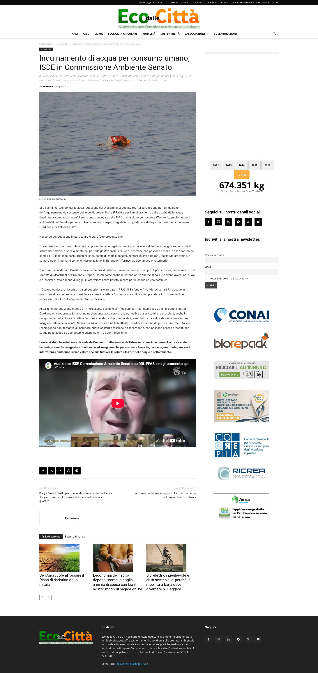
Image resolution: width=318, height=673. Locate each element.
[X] (51, 470)
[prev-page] (42, 597)
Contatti (185, 2)
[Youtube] (258, 222)
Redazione (48, 86)
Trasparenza (198, 2)
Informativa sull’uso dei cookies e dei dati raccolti (255, 2)
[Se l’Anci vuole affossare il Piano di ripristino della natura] (64, 558)
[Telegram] (77, 470)
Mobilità (149, 33)
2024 (242, 165)
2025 (254, 165)
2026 (267, 165)
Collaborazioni (225, 33)
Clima (99, 33)
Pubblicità (212, 2)
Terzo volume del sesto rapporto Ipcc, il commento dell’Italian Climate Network (164, 495)
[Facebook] (43, 470)
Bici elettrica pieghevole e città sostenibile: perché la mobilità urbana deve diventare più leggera (168, 582)
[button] (274, 34)
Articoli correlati (51, 536)
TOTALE (241, 174)
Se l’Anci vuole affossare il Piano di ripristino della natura (61, 580)
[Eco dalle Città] (159, 17)
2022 (216, 165)
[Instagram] (218, 221)
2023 (229, 165)
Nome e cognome (214, 255)
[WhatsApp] (68, 470)
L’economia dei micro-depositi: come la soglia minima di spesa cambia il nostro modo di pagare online (117, 582)
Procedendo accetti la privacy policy (228, 278)
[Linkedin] (60, 470)
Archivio (224, 2)
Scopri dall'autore (75, 536)
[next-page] (49, 597)
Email (208, 266)
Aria (75, 33)
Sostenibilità (170, 33)
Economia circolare (122, 33)
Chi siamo (173, 2)
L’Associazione (195, 33)
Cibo (86, 33)
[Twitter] (248, 222)
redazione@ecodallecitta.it (131, 663)
